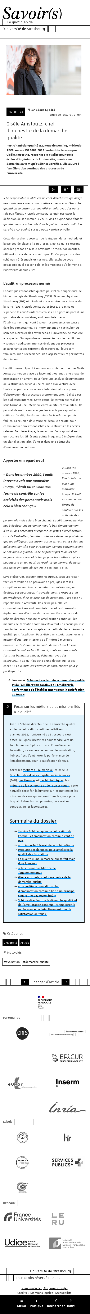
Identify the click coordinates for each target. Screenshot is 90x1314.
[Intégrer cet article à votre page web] (79, 189)
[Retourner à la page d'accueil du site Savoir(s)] (32, 14)
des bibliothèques (51, 780)
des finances (27, 780)
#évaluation (12, 962)
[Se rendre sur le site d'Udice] (22, 1243)
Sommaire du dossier (33, 821)
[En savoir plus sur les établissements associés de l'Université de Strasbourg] (67, 1033)
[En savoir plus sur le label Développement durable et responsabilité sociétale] (22, 1187)
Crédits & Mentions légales (35, 1293)
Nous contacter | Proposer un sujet (45, 1288)
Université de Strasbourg (50, 1271)
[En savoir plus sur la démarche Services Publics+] (67, 1162)
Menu (21, 1306)
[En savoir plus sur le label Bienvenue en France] (22, 1137)
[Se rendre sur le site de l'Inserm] (67, 1083)
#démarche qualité (36, 962)
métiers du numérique (38, 770)
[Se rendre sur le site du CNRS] (22, 1033)
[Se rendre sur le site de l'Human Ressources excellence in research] (67, 1137)
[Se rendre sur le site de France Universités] (22, 1217)
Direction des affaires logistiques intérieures (40, 775)
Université (10, 942)
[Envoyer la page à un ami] (66, 189)
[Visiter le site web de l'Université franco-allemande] (67, 1243)
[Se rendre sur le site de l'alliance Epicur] (67, 1058)
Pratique (36, 1306)
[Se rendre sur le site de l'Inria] (67, 1107)
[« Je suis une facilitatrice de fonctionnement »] (25, 982)
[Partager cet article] (53, 189)
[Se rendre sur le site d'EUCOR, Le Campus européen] (22, 1083)
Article (25, 942)
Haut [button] (71, 1306)
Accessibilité (63, 1293)
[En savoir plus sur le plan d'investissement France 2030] (22, 1162)
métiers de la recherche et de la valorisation (39, 785)
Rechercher (56, 1306)
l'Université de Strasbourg (24, 28)
